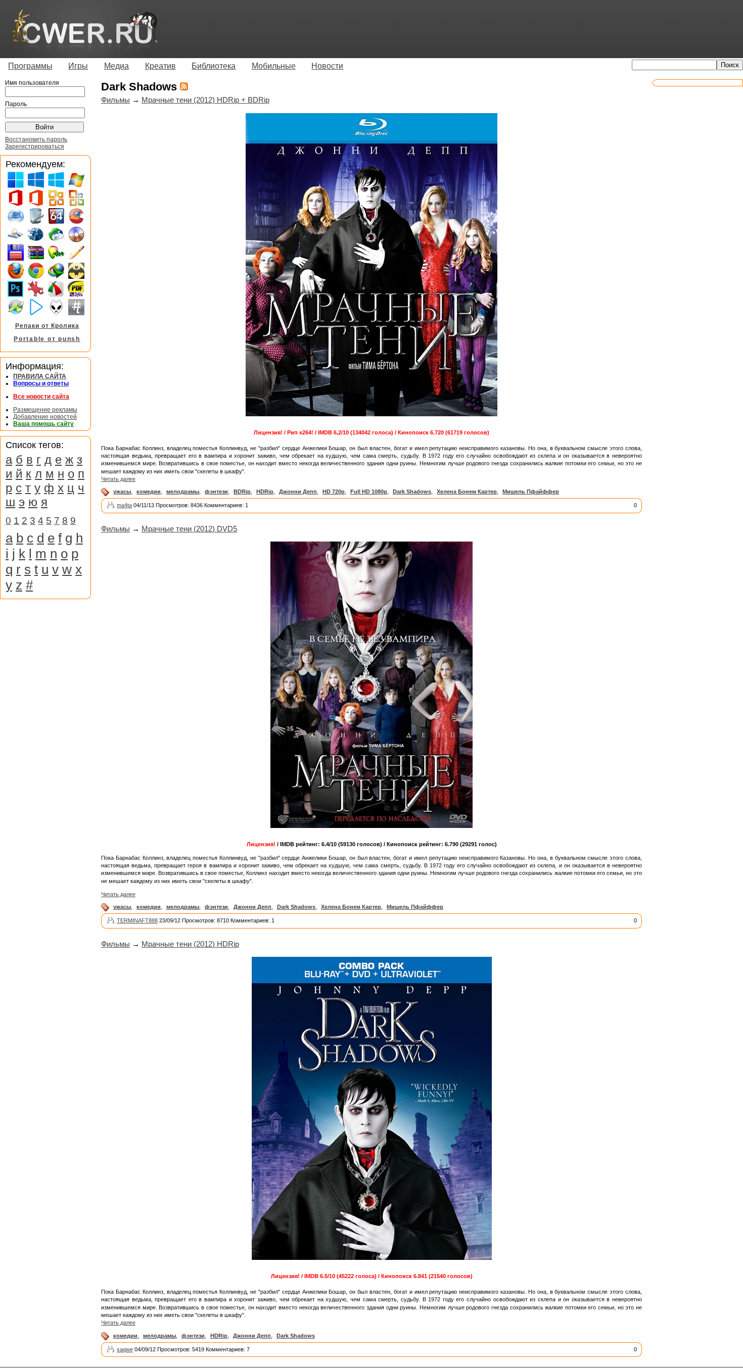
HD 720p (333, 491)
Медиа (116, 66)
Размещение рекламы (45, 409)
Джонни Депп (298, 491)
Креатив (160, 66)
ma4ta (124, 505)
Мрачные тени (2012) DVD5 (189, 528)
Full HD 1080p (368, 491)
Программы (30, 66)
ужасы (122, 491)
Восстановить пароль (36, 139)
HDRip (264, 491)
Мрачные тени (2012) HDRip (190, 944)
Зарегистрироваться (34, 146)
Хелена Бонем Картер (467, 491)
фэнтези (216, 491)
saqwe (125, 1349)
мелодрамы (182, 491)
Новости (327, 66)
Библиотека (214, 66)
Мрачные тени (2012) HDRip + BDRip (205, 99)
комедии (148, 491)
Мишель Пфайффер (530, 491)
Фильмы (115, 99)
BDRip (242, 491)
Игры (78, 66)
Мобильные (274, 66)
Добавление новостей (45, 416)
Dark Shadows (412, 491)
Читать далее (118, 479)
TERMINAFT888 (137, 920)
